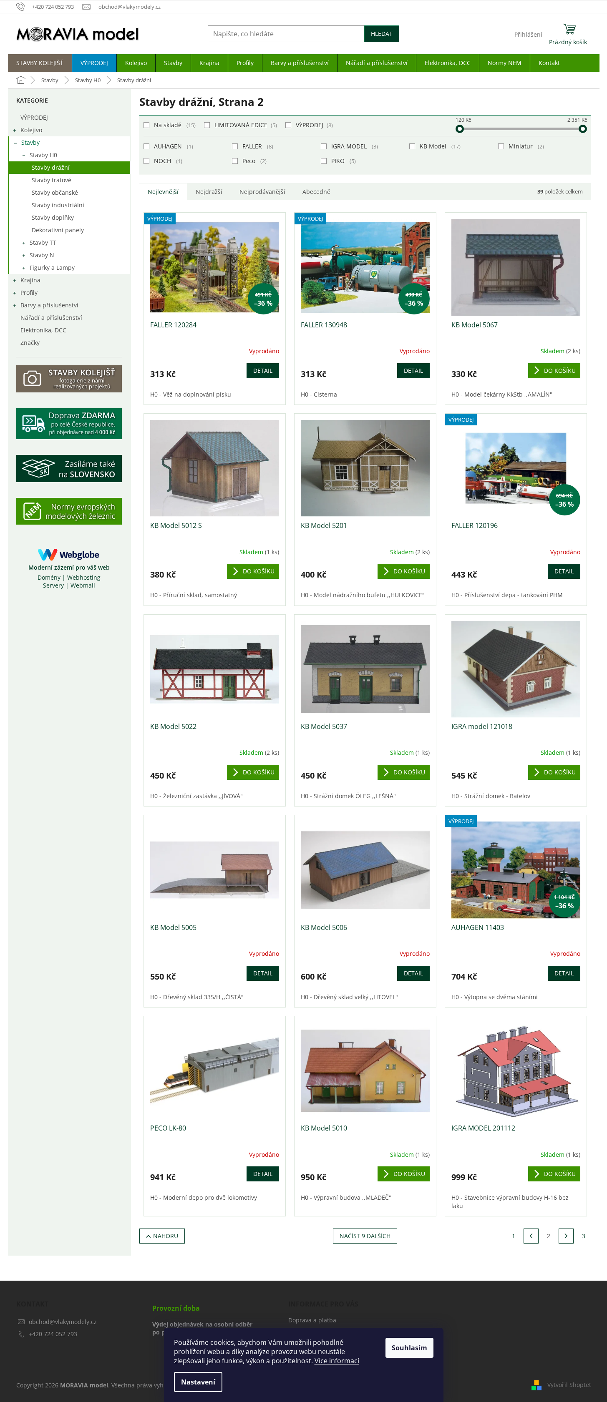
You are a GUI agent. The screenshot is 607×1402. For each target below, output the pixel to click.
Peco (253, 161)
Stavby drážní (51, 167)
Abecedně (316, 192)
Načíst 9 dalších (365, 1236)
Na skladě (174, 125)
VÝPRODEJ (34, 117)
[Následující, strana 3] (566, 1236)
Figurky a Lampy (52, 267)
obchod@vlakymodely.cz (63, 1322)
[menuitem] (40, 63)
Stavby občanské (55, 192)
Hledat (382, 34)
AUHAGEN (172, 146)
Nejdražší (209, 192)
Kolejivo (31, 130)
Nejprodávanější (262, 192)
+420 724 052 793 (53, 1334)
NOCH (167, 161)
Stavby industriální (58, 205)
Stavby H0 (43, 155)
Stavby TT (43, 242)
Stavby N (42, 255)
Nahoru (165, 1236)
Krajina (30, 280)
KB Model (439, 146)
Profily (29, 292)
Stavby (30, 142)
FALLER (257, 146)
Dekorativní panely (58, 230)
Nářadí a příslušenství (51, 318)
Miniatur (525, 146)
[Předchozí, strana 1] (531, 1236)
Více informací (337, 1360)
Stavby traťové (51, 180)
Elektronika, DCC (43, 330)
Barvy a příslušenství (49, 305)
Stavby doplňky (53, 217)
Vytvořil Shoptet (569, 1384)
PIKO (342, 161)
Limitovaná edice (244, 125)
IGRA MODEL (353, 146)
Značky (30, 343)
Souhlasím (409, 1347)
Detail (262, 370)
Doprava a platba (312, 1320)
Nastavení (198, 1382)
